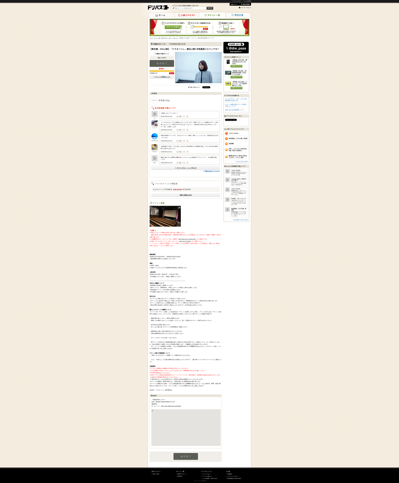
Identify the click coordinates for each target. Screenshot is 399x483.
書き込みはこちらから (212, 171)
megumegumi (154, 140)
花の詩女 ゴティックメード (238, 198)
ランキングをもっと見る (242, 161)
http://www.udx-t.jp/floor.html (187, 239)
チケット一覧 (212, 15)
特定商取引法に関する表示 (234, 478)
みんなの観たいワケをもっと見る (241, 219)
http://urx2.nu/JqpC (185, 241)
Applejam (154, 151)
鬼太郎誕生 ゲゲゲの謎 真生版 (238, 138)
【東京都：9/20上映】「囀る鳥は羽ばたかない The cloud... (239, 61)
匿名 (155, 162)
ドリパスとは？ (237, 1)
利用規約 (229, 474)
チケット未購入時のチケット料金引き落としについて (236, 105)
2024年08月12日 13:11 (166, 151)
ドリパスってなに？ (246, 7)
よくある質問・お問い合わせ (210, 478)
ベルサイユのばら (234, 133)
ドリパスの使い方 (207, 476)
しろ (155, 118)
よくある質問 (247, 1)
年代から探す (156, 474)
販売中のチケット (182, 474)
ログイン (235, 4)
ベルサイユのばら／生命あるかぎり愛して (238, 179)
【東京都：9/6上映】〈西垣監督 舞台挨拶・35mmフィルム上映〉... (239, 72)
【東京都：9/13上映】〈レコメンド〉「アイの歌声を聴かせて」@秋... (239, 83)
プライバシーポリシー (233, 476)
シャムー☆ (154, 127)
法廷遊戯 (231, 143)
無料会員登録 (246, 4)
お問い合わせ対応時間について (234, 110)
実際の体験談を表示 (186, 195)
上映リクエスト (186, 15)
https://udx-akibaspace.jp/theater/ (171, 406)
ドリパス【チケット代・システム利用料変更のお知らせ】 (236, 99)
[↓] (187, 116)
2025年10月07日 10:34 (166, 116)
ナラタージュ (164, 100)
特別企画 (238, 15)
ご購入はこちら (236, 66)
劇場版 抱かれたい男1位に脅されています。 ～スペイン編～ (238, 156)
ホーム (161, 15)
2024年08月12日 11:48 (166, 162)
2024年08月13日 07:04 (166, 140)
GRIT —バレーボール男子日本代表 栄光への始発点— (238, 149)
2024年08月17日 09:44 (166, 129)
